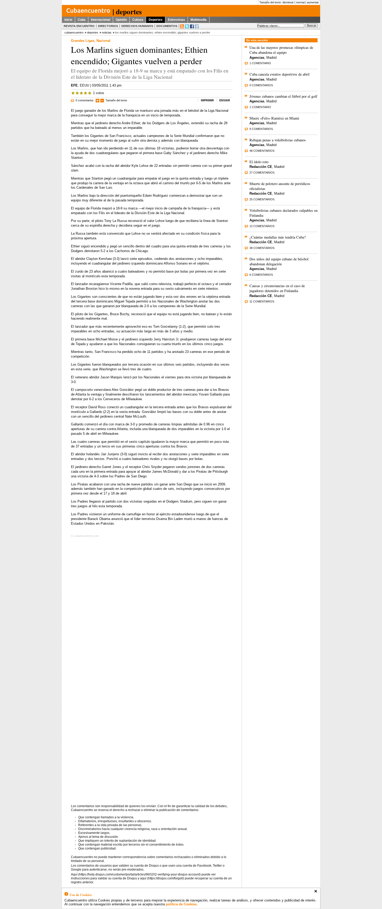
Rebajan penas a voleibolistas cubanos (277, 139)
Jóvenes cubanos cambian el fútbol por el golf (283, 96)
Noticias (106, 32)
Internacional (100, 20)
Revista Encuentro (79, 26)
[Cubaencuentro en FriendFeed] (196, 26)
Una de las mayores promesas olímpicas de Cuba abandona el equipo (281, 50)
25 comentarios (261, 199)
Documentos (166, 26)
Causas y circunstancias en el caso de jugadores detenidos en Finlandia (277, 288)
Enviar (224, 100)
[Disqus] (152, 606)
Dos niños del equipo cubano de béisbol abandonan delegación (278, 261)
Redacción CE (260, 167)
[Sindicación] (182, 26)
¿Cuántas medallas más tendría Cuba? (277, 237)
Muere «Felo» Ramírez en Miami (274, 118)
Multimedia (198, 20)
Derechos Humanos (137, 26)
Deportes (155, 20)
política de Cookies (181, 904)
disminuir (288, 2)
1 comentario (260, 63)
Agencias (256, 58)
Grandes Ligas (82, 41)
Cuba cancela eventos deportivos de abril (279, 74)
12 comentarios (261, 226)
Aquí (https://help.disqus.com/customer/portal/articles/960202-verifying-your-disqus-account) (136, 874)
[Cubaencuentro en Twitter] (187, 26)
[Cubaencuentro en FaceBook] (191, 26)
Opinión (121, 20)
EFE (74, 85)
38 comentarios (261, 247)
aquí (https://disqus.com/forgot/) (162, 878)
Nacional (103, 41)
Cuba (81, 20)
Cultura (137, 20)
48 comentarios (261, 150)
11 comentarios (261, 301)
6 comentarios (261, 274)
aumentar (313, 2)
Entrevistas (176, 20)
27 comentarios (261, 172)
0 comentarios (85, 100)
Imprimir (207, 100)
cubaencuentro (73, 32)
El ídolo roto (258, 161)
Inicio (68, 20)
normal (300, 2)
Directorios (108, 26)
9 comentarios (261, 128)
